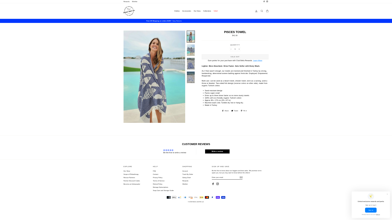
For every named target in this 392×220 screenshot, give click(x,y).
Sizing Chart (186, 177)
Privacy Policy (157, 177)
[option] (196, 21)
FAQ (154, 171)
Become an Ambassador (132, 184)
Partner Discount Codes (132, 181)
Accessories (186, 11)
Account (185, 171)
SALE (216, 11)
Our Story (197, 11)
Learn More (257, 61)
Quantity (235, 45)
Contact (155, 174)
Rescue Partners (129, 177)
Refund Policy (157, 184)
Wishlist (134, 1)
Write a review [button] (217, 151)
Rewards (127, 1)
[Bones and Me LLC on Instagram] (217, 184)
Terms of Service (158, 181)
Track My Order (187, 174)
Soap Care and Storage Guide (163, 190)
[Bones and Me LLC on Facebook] (213, 184)
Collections (207, 11)
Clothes (177, 11)
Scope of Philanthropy (131, 174)
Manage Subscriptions (160, 187)
